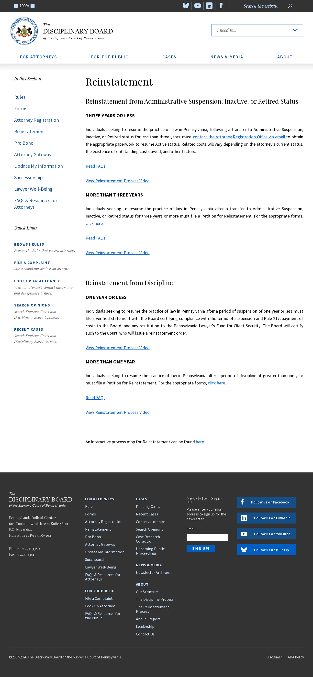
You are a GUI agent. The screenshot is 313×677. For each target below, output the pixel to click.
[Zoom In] (16, 6)
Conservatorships (151, 521)
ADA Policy (296, 657)
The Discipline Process (155, 599)
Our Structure (147, 592)
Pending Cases (148, 506)
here (200, 442)
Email (191, 528)
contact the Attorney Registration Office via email (239, 137)
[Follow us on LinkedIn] (209, 6)
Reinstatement (29, 131)
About (285, 57)
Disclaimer (274, 657)
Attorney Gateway (32, 154)
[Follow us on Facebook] (221, 6)
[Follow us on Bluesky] (186, 6)
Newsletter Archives (153, 572)
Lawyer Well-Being (33, 189)
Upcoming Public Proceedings (150, 550)
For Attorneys (38, 57)
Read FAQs (95, 166)
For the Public (109, 57)
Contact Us (145, 634)
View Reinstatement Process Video (118, 181)
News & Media (227, 57)
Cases (169, 57)
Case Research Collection (148, 539)
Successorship (28, 177)
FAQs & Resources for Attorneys (35, 203)
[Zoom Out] (32, 6)
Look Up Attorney (100, 606)
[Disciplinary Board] (106, 31)
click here (94, 223)
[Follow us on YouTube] (197, 6)
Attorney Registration (36, 120)
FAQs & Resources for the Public (102, 615)
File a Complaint (99, 598)
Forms (20, 108)
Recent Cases (147, 514)
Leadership (145, 626)
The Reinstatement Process (152, 609)
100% (24, 6)
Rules (19, 97)
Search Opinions (149, 529)
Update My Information (38, 166)
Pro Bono (24, 143)
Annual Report (148, 619)
